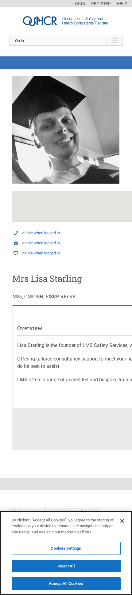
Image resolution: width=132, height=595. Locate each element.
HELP (122, 3)
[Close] (122, 521)
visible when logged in (41, 233)
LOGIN (78, 3)
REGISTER (101, 3)
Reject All (65, 566)
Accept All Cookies (66, 583)
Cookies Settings (66, 548)
